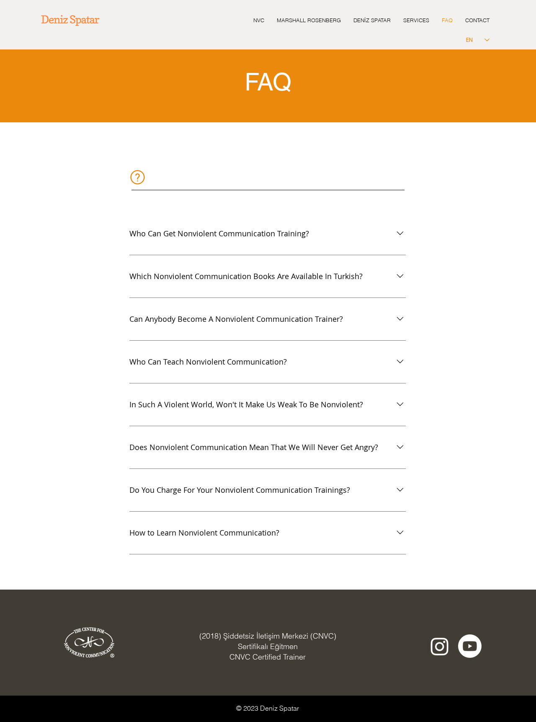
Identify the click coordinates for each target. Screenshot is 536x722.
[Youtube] (470, 646)
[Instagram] (439, 646)
